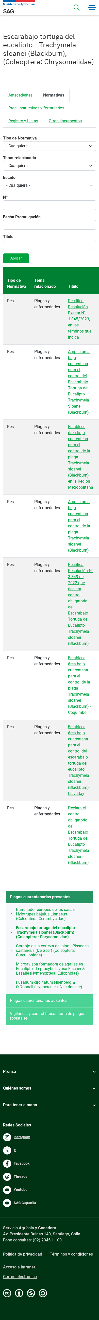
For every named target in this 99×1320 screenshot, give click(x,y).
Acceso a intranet (19, 1267)
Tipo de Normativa (20, 138)
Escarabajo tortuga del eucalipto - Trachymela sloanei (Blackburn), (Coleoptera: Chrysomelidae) (46, 932)
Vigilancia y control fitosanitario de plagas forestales (47, 1016)
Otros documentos (65, 121)
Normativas (53, 95)
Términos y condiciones (71, 1254)
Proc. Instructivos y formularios (36, 108)
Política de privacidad (22, 1254)
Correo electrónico (20, 1276)
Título (8, 236)
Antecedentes (20, 95)
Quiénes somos (17, 1088)
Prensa (9, 1071)
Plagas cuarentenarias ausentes (38, 1000)
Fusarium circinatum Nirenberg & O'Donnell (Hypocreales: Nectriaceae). (49, 984)
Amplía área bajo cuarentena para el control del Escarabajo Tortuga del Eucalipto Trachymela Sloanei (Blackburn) (79, 382)
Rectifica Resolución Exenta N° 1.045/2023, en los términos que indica (79, 319)
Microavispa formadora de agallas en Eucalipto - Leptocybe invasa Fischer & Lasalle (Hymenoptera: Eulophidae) (50, 969)
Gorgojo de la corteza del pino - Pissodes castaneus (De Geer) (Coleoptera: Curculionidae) (52, 950)
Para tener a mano (20, 1104)
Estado (9, 177)
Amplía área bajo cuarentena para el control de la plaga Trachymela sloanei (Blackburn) (79, 526)
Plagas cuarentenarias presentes (40, 896)
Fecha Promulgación (22, 217)
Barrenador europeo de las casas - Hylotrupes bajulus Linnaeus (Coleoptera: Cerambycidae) (46, 914)
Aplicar (16, 258)
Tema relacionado (19, 157)
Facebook (21, 1163)
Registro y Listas (23, 121)
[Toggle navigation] (76, 7)
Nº (5, 197)
